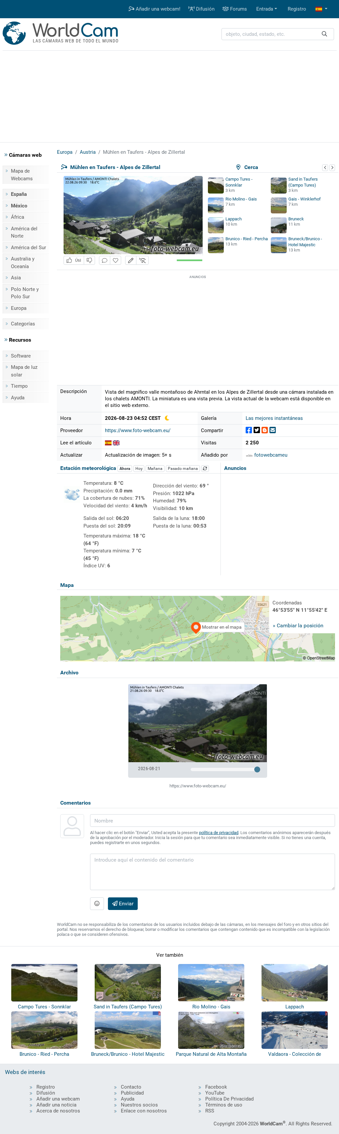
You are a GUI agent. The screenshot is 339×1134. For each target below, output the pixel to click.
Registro (297, 9)
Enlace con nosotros (144, 1111)
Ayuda (17, 398)
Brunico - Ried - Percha (246, 238)
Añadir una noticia (56, 1105)
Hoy (139, 468)
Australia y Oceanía (22, 262)
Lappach (233, 218)
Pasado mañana (183, 468)
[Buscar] (324, 34)
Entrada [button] (264, 9)
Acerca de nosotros (58, 1111)
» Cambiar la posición (298, 625)
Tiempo (19, 386)
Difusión (205, 9)
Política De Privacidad (229, 1099)
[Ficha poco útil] (89, 260)
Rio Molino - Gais (241, 199)
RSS (209, 1111)
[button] (321, 9)
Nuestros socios (139, 1105)
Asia (16, 278)
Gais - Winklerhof (304, 199)
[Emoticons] (97, 903)
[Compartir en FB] (249, 430)
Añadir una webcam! (157, 9)
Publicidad (132, 1093)
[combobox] (277, 34)
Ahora (125, 468)
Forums (238, 9)
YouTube (214, 1093)
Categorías (23, 324)
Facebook (216, 1087)
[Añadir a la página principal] (115, 260)
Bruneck (296, 218)
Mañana (155, 468)
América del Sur (28, 248)
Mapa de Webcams (22, 175)
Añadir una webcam (58, 1099)
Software (21, 356)
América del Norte (24, 232)
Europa (18, 308)
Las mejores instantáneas (274, 418)
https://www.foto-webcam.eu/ (137, 430)
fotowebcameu (270, 455)
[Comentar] (104, 260)
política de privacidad (218, 832)
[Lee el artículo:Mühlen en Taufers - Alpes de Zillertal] (108, 443)
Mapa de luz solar (24, 371)
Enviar (125, 903)
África (17, 217)
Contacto (131, 1087)
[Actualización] (205, 468)
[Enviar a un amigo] (272, 430)
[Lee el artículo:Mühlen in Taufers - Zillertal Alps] (116, 443)
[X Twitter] (257, 430)
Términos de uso (223, 1105)
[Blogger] (265, 430)
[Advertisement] (169, 95)
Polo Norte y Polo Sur (25, 293)
